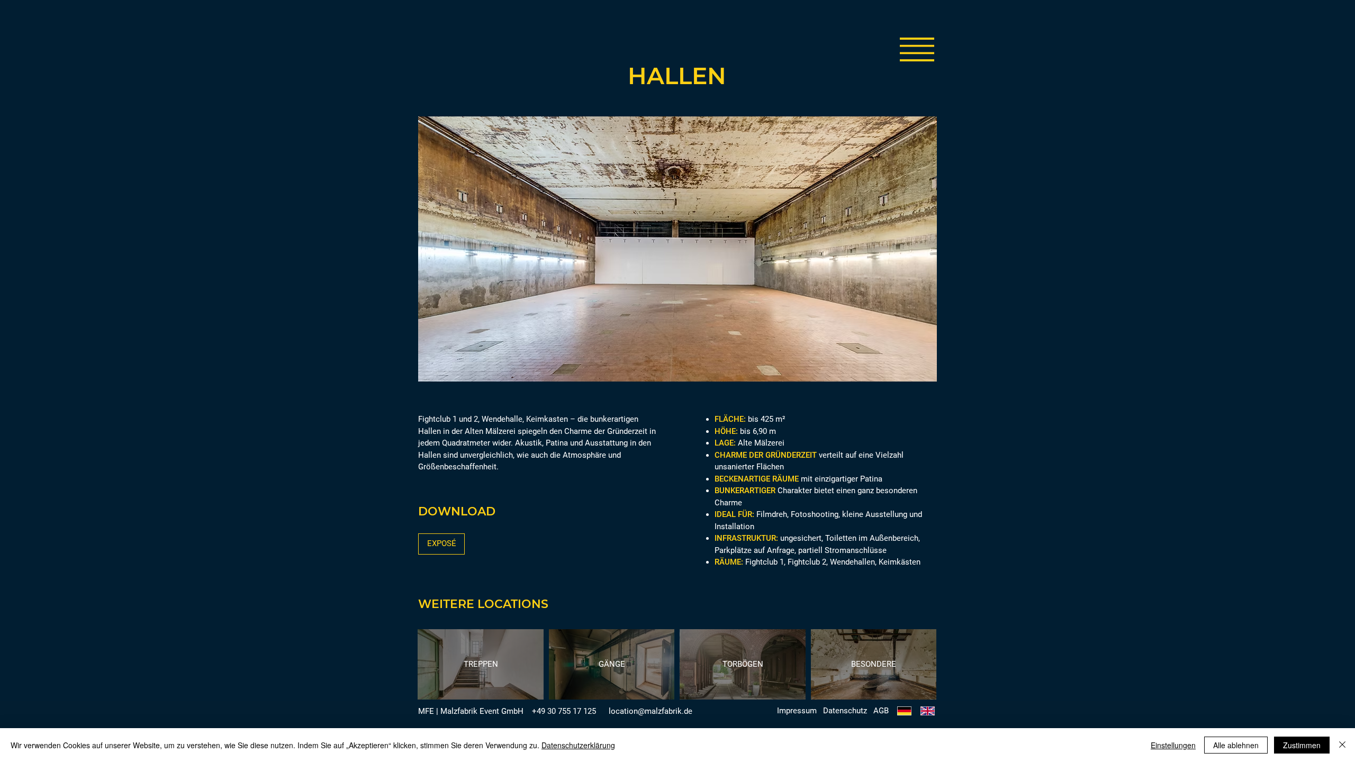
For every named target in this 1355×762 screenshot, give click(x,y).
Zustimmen (1302, 745)
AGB (881, 710)
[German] (904, 710)
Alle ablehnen (1236, 745)
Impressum (797, 710)
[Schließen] (1342, 745)
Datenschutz (845, 710)
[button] (917, 49)
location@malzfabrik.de (650, 711)
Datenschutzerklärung (578, 745)
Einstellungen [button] (1173, 745)
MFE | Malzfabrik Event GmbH (470, 711)
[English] (927, 710)
